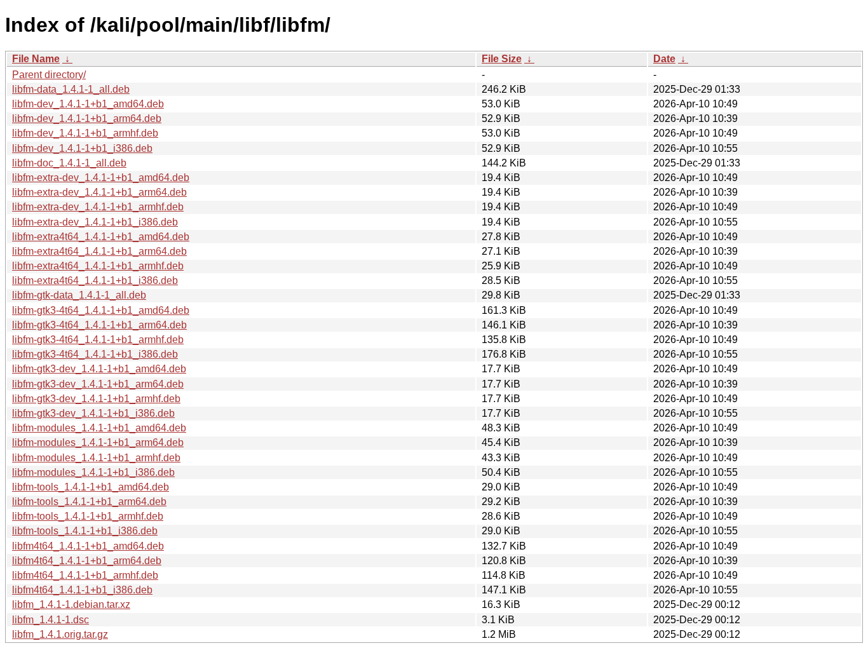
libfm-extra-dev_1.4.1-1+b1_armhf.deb (98, 206)
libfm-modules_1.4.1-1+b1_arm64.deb (98, 442)
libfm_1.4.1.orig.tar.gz (60, 634)
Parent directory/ (49, 74)
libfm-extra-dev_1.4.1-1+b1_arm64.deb (99, 192)
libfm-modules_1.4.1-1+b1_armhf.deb (96, 457)
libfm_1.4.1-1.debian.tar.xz (71, 604)
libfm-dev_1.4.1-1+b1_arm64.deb (86, 118)
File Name (36, 58)
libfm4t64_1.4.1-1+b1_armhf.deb (85, 575)
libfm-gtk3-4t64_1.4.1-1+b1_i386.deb (95, 354)
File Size (502, 58)
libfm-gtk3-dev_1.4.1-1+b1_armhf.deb (96, 398)
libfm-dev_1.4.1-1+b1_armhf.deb (85, 133)
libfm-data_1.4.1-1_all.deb (71, 89)
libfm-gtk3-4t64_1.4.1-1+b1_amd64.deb (100, 310)
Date (664, 58)
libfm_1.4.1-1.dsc (50, 619)
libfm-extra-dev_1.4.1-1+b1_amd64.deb (100, 177)
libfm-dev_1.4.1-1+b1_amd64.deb (88, 103)
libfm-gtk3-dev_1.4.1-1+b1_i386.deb (93, 413)
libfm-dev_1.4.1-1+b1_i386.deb (82, 148)
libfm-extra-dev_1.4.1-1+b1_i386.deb (95, 222)
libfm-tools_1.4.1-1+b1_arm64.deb (89, 501)
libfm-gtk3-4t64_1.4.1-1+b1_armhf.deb (98, 339)
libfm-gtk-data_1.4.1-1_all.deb (79, 295)
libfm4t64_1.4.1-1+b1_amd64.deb (88, 546)
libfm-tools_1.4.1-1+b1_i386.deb (85, 530)
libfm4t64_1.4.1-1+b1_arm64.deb (86, 560)
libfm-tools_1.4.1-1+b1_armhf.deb (87, 516)
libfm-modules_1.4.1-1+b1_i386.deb (93, 472)
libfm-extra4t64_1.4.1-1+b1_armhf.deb (98, 265)
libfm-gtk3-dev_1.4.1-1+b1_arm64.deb (98, 384)
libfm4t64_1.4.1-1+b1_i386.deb (82, 589)
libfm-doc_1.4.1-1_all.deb (69, 163)
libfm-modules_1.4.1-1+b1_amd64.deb (99, 427)
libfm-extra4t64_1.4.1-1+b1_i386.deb (95, 280)
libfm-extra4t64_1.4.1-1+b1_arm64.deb (99, 251)
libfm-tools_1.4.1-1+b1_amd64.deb (90, 487)
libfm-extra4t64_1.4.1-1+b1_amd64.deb (100, 236)
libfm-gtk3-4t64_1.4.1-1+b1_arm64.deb (99, 325)
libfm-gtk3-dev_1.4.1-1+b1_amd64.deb (99, 368)
